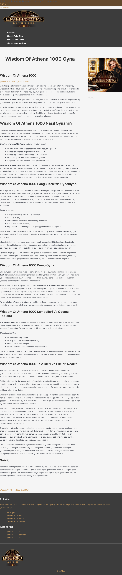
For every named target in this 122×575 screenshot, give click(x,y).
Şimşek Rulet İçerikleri (16, 43)
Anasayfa (11, 32)
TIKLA (3, 4)
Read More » (15, 490)
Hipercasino (31, 505)
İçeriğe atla (4, 7)
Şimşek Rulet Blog (15, 36)
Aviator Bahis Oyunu (6, 505)
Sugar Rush (70, 505)
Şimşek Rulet (91, 505)
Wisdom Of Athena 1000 (18, 75)
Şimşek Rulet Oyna (6, 508)
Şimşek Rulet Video (15, 40)
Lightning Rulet (42, 505)
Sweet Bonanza (80, 505)
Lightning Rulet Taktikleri (57, 505)
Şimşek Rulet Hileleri (103, 505)
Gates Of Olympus (19, 505)
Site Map (61, 571)
